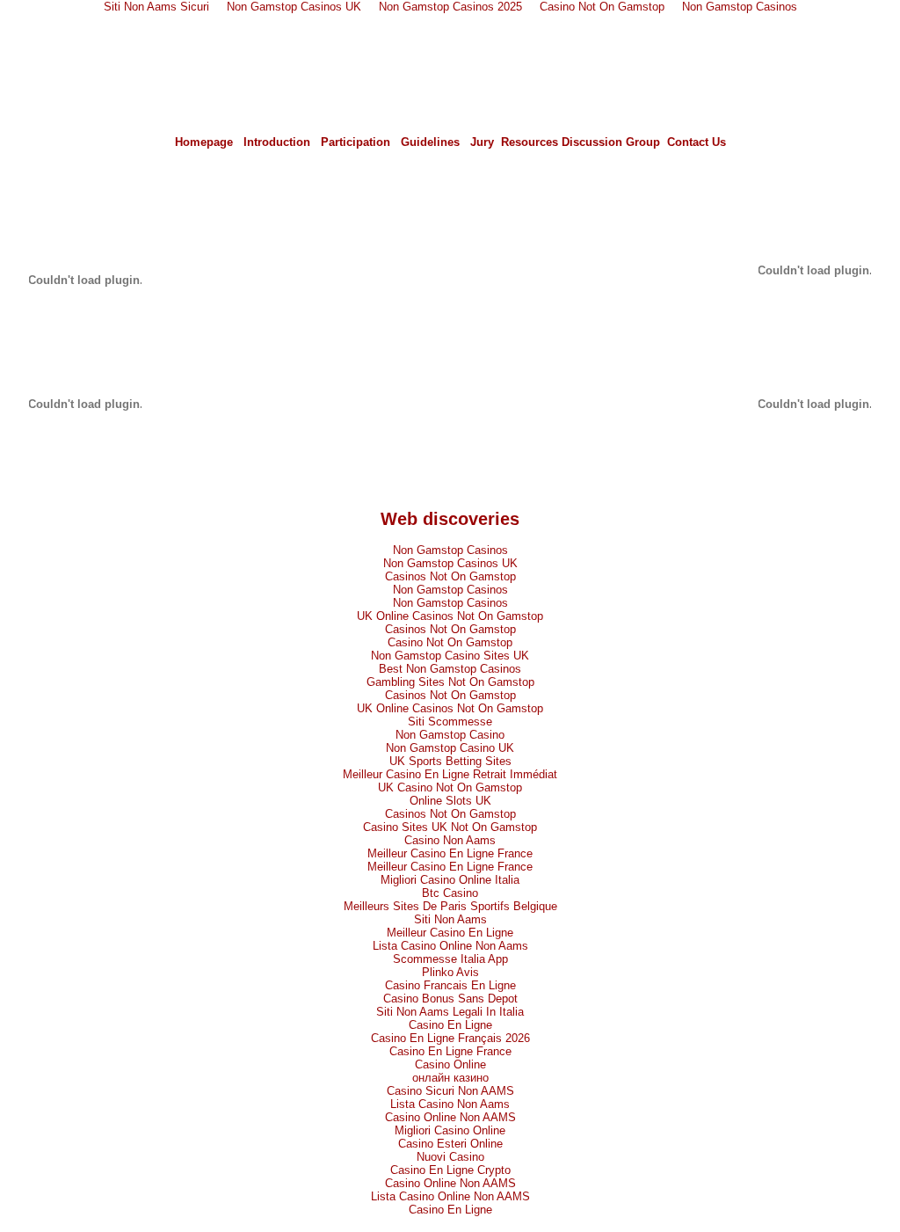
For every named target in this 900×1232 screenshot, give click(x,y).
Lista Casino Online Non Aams (450, 945)
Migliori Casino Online (450, 1130)
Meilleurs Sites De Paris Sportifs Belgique (450, 906)
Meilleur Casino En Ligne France (450, 853)
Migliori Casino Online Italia (450, 879)
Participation (355, 142)
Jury (482, 142)
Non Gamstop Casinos (450, 550)
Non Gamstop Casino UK (450, 748)
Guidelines (430, 142)
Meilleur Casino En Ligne (450, 932)
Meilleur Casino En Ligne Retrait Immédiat (450, 774)
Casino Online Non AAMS (450, 1117)
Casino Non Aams (450, 840)
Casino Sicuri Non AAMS (450, 1090)
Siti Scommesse (450, 721)
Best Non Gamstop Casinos (450, 668)
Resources (529, 142)
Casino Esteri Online (450, 1143)
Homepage (204, 142)
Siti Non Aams (450, 919)
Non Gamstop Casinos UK (450, 563)
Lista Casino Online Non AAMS (450, 1196)
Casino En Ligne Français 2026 (450, 1038)
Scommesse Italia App (450, 959)
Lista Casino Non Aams (450, 1104)
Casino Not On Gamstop (450, 642)
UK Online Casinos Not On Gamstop (450, 616)
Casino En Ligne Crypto (450, 1170)
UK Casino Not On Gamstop (450, 787)
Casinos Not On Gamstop (450, 576)
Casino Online (450, 1064)
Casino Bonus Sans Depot (450, 998)
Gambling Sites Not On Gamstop (450, 682)
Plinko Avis (450, 972)
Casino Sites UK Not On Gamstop (450, 827)
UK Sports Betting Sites (450, 761)
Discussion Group (611, 142)
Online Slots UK (450, 800)
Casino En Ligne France (450, 1051)
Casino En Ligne (450, 1025)
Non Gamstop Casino (450, 734)
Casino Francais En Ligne (450, 985)
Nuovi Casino (450, 1156)
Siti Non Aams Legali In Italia (450, 1011)
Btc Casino (450, 893)
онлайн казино (450, 1077)
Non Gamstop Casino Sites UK (450, 655)
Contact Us (696, 142)
